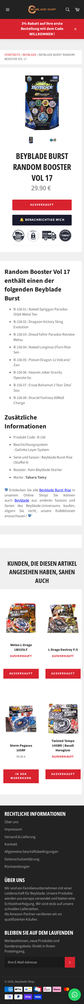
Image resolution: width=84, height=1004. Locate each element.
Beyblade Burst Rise (55, 490)
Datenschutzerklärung (21, 859)
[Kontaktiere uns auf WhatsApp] (74, 994)
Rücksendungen (17, 866)
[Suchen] (67, 9)
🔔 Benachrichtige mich (42, 219)
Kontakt (10, 844)
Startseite (12, 55)
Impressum (13, 829)
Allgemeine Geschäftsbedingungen (31, 851)
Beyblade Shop (24, 981)
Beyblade (29, 55)
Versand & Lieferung (20, 837)
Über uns (11, 822)
